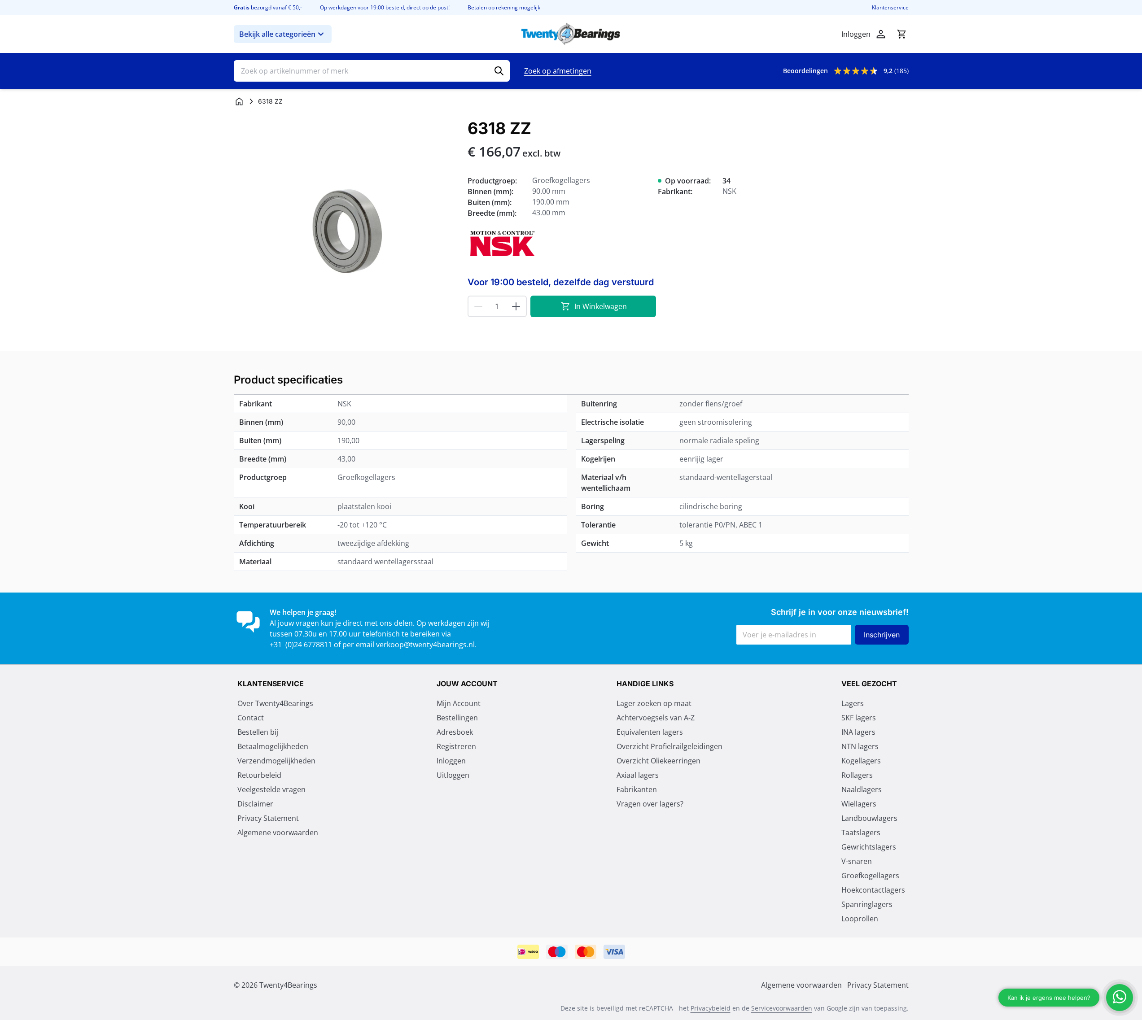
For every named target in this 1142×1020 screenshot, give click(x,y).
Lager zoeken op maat (654, 703)
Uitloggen (453, 775)
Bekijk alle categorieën (277, 34)
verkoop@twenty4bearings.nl (425, 644)
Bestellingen (457, 717)
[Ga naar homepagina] (239, 101)
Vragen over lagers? (650, 803)
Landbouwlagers (869, 818)
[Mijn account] (881, 34)
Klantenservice (890, 7)
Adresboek (455, 732)
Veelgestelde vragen (271, 789)
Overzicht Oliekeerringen (658, 760)
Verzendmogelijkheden (276, 760)
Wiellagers (858, 803)
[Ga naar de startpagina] (570, 34)
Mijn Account (459, 703)
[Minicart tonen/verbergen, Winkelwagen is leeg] (901, 34)
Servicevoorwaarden (781, 1008)
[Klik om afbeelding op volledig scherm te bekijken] (346, 231)
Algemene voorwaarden (277, 832)
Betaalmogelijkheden (272, 746)
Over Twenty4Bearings (275, 703)
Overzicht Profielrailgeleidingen (669, 746)
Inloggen (451, 760)
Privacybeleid (711, 1008)
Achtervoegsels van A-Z (656, 717)
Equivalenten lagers (650, 732)
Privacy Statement (268, 818)
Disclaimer (255, 803)
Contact (250, 717)
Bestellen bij (257, 732)
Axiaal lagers (638, 775)
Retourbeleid (259, 775)
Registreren (456, 746)
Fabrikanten (637, 789)
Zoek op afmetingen (557, 71)
